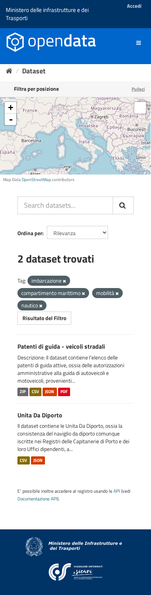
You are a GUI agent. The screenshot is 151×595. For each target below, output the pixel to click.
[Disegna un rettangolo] (140, 108)
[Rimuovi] (64, 281)
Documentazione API (37, 498)
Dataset (34, 71)
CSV (35, 392)
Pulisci (138, 89)
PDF (64, 392)
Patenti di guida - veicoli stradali (61, 346)
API (116, 491)
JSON (49, 392)
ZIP (23, 392)
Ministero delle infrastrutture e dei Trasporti (47, 13)
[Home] (9, 71)
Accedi (134, 6)
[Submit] (123, 205)
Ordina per (29, 233)
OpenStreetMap (36, 179)
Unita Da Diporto (39, 415)
